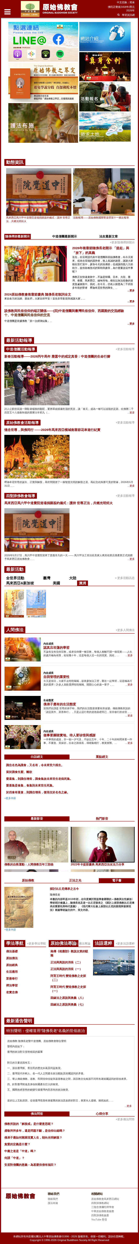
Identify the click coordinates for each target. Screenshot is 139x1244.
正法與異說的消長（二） (66, 962)
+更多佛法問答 (125, 1119)
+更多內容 (10, 798)
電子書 (116, 880)
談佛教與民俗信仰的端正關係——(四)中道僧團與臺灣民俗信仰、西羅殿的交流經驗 (64, 311)
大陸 (72, 578)
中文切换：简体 (126, 2)
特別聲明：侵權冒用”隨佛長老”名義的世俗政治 (45, 1031)
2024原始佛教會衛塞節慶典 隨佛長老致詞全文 (37, 294)
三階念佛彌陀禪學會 (102, 1207)
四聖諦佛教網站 (100, 1203)
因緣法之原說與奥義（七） (67, 1004)
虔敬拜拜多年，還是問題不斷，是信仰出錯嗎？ (34, 1130)
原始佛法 (12, 958)
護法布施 (53, 1203)
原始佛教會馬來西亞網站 (105, 1198)
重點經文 (102, 756)
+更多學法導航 (36, 943)
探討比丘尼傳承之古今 (64, 888)
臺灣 (46, 578)
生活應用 (12, 971)
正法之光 (75, 880)
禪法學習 (12, 985)
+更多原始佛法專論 (78, 943)
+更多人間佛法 (125, 630)
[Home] (59, 9)
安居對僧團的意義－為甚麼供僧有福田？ (30, 1164)
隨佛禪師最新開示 (17, 236)
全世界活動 (15, 578)
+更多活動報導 (125, 349)
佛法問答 (37, 1113)
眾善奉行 (12, 978)
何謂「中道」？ (14, 1157)
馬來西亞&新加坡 (20, 583)
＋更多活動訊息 (124, 577)
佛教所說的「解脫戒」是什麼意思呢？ (29, 1123)
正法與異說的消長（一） (66, 969)
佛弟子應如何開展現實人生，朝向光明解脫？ (33, 1137)
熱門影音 (102, 818)
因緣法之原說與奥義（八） (67, 997)
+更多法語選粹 (125, 943)
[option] (69, 86)
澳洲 (82, 583)
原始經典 (12, 965)
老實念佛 (12, 992)
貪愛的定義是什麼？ (17, 1144)
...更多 (131, 290)
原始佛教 (28, 880)
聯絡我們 (53, 1198)
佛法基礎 (12, 951)
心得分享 (102, 1113)
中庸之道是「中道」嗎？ (20, 1151)
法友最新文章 (108, 236)
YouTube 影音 (99, 1219)
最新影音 (37, 818)
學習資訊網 (128, 15)
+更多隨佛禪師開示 (122, 242)
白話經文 (37, 756)
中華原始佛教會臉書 (102, 1211)
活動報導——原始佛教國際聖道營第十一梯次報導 (101, 217)
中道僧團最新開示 (64, 236)
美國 (56, 583)
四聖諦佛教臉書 (100, 1215)
